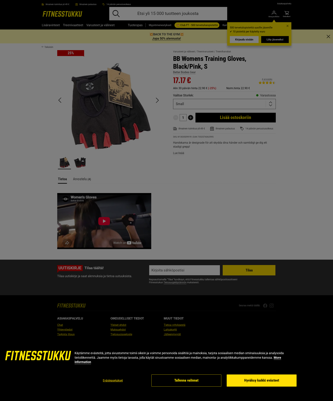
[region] (166, 369)
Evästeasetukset (113, 380)
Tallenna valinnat (186, 380)
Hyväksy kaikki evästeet (261, 380)
